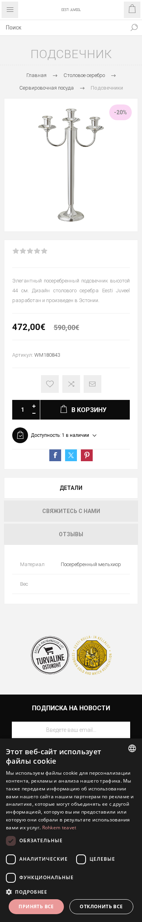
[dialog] (71, 830)
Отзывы (71, 534)
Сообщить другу (92, 384)
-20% (120, 112)
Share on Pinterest (87, 455)
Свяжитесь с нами (71, 511)
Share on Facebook (55, 455)
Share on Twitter (71, 455)
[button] (71, 891)
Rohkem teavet (59, 827)
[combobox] (63, 27)
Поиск (134, 27)
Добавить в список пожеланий (50, 384)
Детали (71, 488)
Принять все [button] (36, 906)
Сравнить (71, 384)
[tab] (71, 488)
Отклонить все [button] (101, 906)
